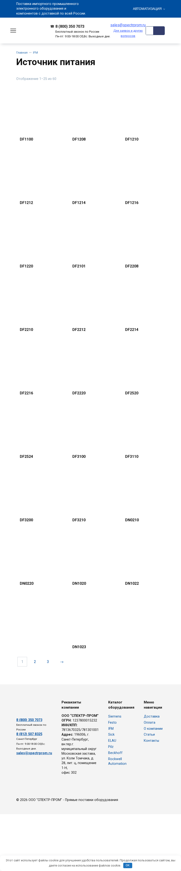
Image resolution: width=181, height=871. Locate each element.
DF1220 (26, 266)
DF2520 (131, 393)
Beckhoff (115, 753)
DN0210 (132, 520)
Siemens (114, 716)
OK (128, 865)
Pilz (111, 747)
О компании (153, 729)
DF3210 (79, 520)
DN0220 (26, 583)
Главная (22, 52)
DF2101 (79, 266)
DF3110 (131, 456)
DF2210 (26, 329)
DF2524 (26, 456)
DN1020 (79, 583)
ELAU (112, 741)
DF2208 (131, 266)
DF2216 (26, 393)
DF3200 (26, 520)
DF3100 (79, 456)
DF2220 (79, 393)
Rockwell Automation (117, 761)
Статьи (149, 735)
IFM (35, 52)
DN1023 (79, 647)
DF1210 (131, 139)
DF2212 (79, 329)
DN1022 (132, 583)
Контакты (151, 741)
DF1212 (26, 202)
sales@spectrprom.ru (128, 30)
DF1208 (79, 139)
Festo (112, 723)
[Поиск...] (159, 31)
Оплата (149, 723)
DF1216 (131, 202)
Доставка (152, 716)
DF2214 (131, 329)
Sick (111, 735)
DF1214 (79, 202)
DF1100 (26, 139)
